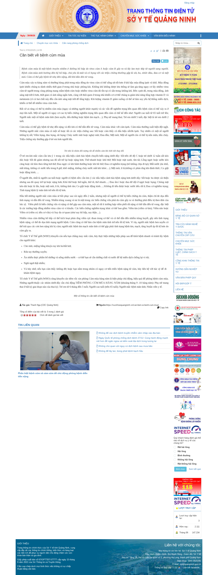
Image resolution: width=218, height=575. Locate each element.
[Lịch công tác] (187, 110)
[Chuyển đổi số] (187, 331)
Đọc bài (156, 61)
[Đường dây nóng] (187, 99)
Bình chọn (180, 469)
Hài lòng (182, 451)
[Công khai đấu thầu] (187, 380)
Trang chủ (28, 43)
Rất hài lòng (184, 447)
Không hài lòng (185, 459)
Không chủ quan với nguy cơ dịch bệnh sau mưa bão (125, 346)
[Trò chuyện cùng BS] (187, 318)
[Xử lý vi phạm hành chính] (187, 186)
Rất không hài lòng (187, 464)
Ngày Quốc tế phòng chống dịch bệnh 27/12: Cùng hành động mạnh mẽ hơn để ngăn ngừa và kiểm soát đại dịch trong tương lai (132, 339)
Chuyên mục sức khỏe (47, 43)
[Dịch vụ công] (187, 369)
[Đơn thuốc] (187, 401)
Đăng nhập (189, 3)
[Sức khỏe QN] (187, 199)
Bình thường (184, 455)
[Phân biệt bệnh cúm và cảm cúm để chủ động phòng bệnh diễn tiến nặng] (55, 350)
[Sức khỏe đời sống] (187, 297)
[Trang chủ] (109, 16)
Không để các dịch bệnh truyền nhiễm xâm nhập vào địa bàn (129, 333)
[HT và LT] (187, 344)
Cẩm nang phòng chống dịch (75, 43)
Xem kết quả (195, 469)
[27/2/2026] (187, 70)
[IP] (187, 429)
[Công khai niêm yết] (187, 388)
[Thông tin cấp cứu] (187, 124)
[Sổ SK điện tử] (187, 163)
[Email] (167, 50)
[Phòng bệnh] (187, 417)
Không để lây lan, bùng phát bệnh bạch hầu (120, 351)
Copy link (164, 307)
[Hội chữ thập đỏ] (187, 308)
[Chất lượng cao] (187, 357)
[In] (163, 50)
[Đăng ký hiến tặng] (187, 141)
